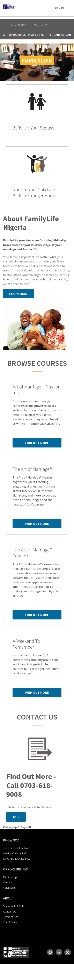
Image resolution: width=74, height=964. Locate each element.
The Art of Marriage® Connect (32, 553)
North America (21, 18)
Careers (7, 882)
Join (16, 817)
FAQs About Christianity (16, 858)
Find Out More (37, 443)
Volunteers (9, 887)
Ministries (19, 25)
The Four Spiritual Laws (16, 848)
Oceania (52, 18)
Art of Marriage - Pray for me (23, 35)
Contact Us (9, 911)
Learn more (18, 294)
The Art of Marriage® (32, 469)
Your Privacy (10, 922)
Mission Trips (10, 877)
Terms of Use (10, 917)
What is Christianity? (14, 853)
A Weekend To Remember (26, 644)
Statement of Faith (13, 906)
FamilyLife (41, 25)
